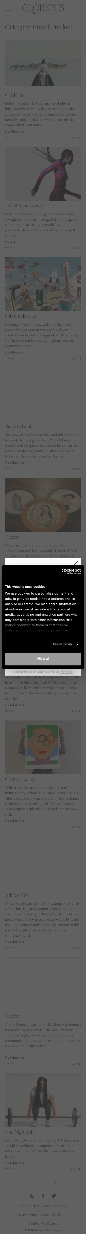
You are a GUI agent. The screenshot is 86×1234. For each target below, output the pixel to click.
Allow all (43, 659)
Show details (62, 644)
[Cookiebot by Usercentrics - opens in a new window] (62, 571)
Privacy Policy (66, 671)
